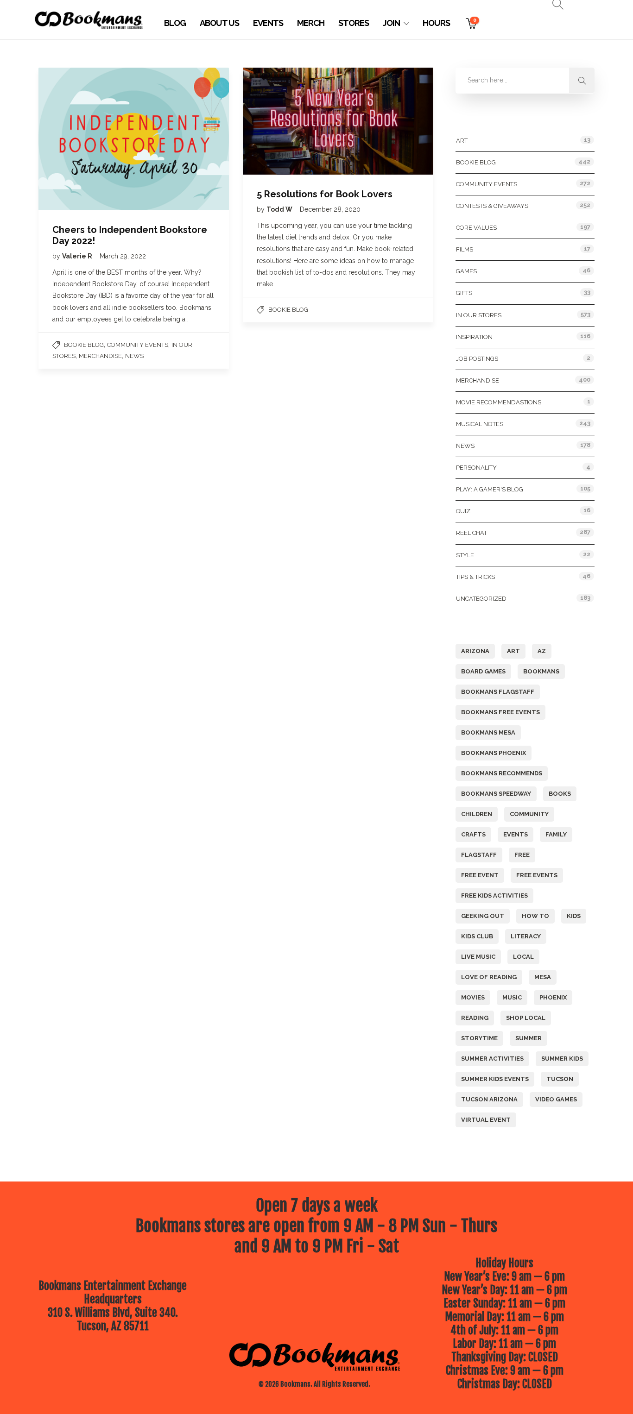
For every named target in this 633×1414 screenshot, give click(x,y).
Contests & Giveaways (492, 205)
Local (523, 956)
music (512, 997)
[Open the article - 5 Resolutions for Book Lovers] (290, 121)
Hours (436, 23)
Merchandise (100, 355)
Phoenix (553, 997)
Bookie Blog (84, 344)
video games (556, 1099)
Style (465, 555)
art (513, 650)
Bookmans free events (500, 712)
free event (480, 875)
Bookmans (541, 671)
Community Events (137, 344)
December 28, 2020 (330, 209)
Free (522, 854)
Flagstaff (479, 854)
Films (464, 249)
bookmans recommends (501, 773)
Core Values (476, 227)
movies (473, 997)
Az (542, 650)
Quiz (463, 511)
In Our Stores (478, 315)
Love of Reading (489, 977)
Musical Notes (479, 424)
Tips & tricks (475, 576)
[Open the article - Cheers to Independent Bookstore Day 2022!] (86, 139)
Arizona (475, 650)
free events (536, 875)
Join (391, 23)
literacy (526, 936)
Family (556, 834)
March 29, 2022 (123, 256)
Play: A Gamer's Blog (489, 489)
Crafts (473, 834)
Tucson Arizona (489, 1099)
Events (268, 23)
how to (535, 915)
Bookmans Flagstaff (497, 691)
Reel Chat (471, 532)
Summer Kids (562, 1058)
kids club (477, 936)
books (560, 793)
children (476, 814)
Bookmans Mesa (488, 732)
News (134, 355)
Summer (528, 1038)
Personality (476, 467)
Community (529, 814)
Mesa (542, 977)
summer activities (492, 1058)
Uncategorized (481, 598)
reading (474, 1017)
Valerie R (78, 256)
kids (574, 915)
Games (466, 271)
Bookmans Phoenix (493, 752)
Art (462, 140)
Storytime (479, 1038)
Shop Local (525, 1017)
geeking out (482, 915)
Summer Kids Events (495, 1078)
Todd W (280, 209)
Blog (175, 23)
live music (478, 956)
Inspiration (474, 336)
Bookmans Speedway (496, 793)
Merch (310, 23)
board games (483, 671)
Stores (353, 23)
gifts (464, 292)
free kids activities (494, 895)
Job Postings (477, 358)
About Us (219, 23)
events (515, 834)
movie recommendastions (498, 402)
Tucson (559, 1078)
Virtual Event (486, 1119)
